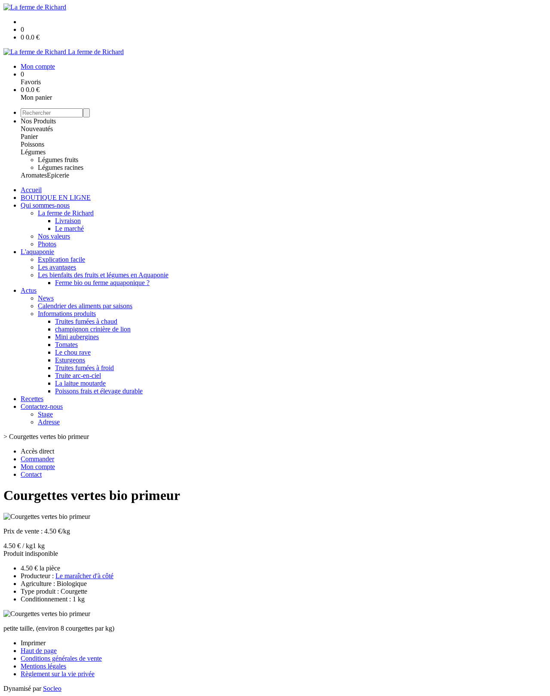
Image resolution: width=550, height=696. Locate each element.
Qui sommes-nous (45, 205)
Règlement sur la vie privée (58, 674)
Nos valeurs (54, 236)
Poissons (32, 144)
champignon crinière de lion (93, 329)
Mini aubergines (77, 336)
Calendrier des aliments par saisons (85, 306)
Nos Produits (38, 121)
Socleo (52, 688)
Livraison (68, 220)
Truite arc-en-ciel (78, 375)
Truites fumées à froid (84, 367)
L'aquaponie (37, 251)
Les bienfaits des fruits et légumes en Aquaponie (103, 275)
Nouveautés (37, 128)
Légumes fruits (58, 159)
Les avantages (57, 267)
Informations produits (67, 313)
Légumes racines (60, 167)
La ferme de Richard (66, 213)
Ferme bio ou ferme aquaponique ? (102, 282)
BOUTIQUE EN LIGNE (56, 197)
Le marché (69, 228)
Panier (29, 136)
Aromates (34, 175)
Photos (47, 244)
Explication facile (61, 259)
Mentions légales (43, 666)
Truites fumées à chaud (86, 321)
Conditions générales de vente (61, 658)
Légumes (33, 152)
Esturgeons (70, 360)
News (46, 298)
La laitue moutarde (80, 383)
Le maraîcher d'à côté (84, 575)
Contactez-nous (42, 406)
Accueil (31, 189)
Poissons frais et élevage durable (99, 391)
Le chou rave (73, 352)
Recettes (32, 398)
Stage (45, 414)
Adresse (49, 422)
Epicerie (58, 175)
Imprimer (33, 643)
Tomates (66, 344)
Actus (29, 290)
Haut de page (39, 650)
